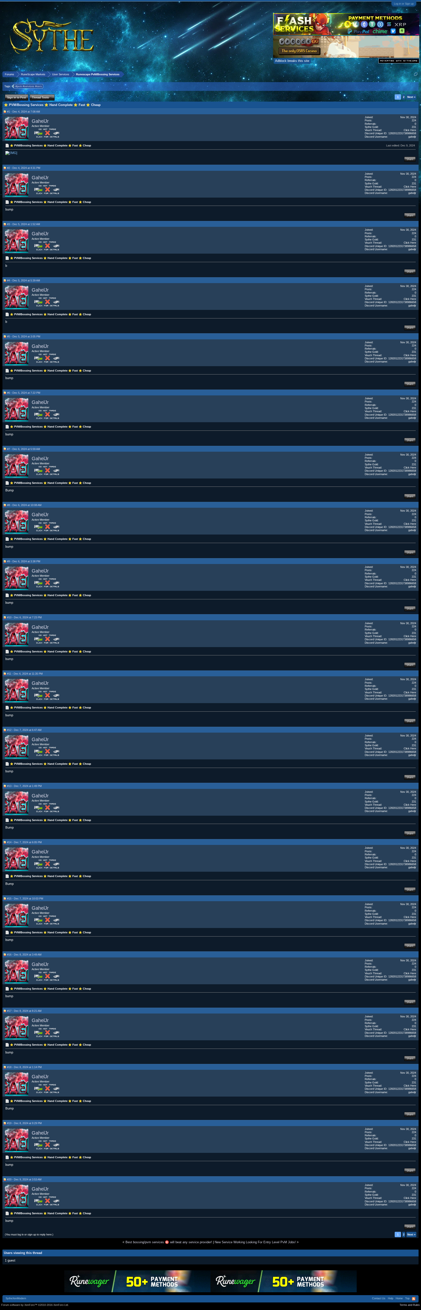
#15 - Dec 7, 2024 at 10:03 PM (25, 898)
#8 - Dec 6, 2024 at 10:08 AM (24, 505)
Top (407, 1298)
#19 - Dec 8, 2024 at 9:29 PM (24, 1123)
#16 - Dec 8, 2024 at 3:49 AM (24, 954)
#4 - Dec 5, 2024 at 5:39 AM (23, 280)
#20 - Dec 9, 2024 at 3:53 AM (24, 1179)
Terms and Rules (410, 1304)
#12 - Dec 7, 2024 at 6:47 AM (24, 729)
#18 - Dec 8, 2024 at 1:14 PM (24, 1067)
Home (399, 1298)
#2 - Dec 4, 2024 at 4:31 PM (23, 167)
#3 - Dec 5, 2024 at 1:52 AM (23, 224)
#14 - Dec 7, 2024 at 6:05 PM (24, 842)
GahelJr (40, 121)
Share (409, 159)
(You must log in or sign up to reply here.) (29, 1234)
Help (390, 1298)
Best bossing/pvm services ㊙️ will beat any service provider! (168, 1242)
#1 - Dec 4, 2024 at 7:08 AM (23, 111)
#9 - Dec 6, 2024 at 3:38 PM (23, 561)
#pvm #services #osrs (28, 86)
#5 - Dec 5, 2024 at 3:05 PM (23, 336)
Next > (411, 97)
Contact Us (378, 1298)
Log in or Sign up (404, 3)
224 (414, 120)
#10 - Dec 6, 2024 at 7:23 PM (24, 617)
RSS (413, 1298)
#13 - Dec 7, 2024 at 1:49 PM (24, 785)
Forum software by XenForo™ (35, 1304)
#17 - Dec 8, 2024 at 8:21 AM (24, 1010)
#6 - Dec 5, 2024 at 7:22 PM (23, 392)
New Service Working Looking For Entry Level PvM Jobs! (255, 1242)
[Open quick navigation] (415, 74)
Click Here (410, 130)
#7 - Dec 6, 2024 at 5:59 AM (23, 449)
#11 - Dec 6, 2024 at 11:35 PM (25, 673)
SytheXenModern (16, 1298)
